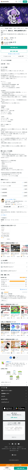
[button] (14, 263)
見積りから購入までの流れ (15, 53)
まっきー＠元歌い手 (9, 199)
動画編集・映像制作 (8, 28)
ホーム (2, 28)
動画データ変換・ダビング (19, 28)
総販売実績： (7, 43)
